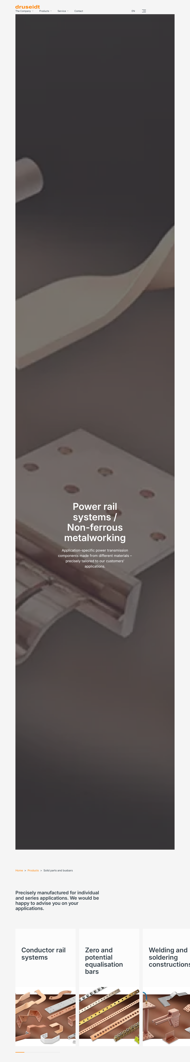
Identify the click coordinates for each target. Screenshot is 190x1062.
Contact (78, 10)
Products (44, 10)
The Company (23, 10)
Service (62, 10)
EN (133, 10)
